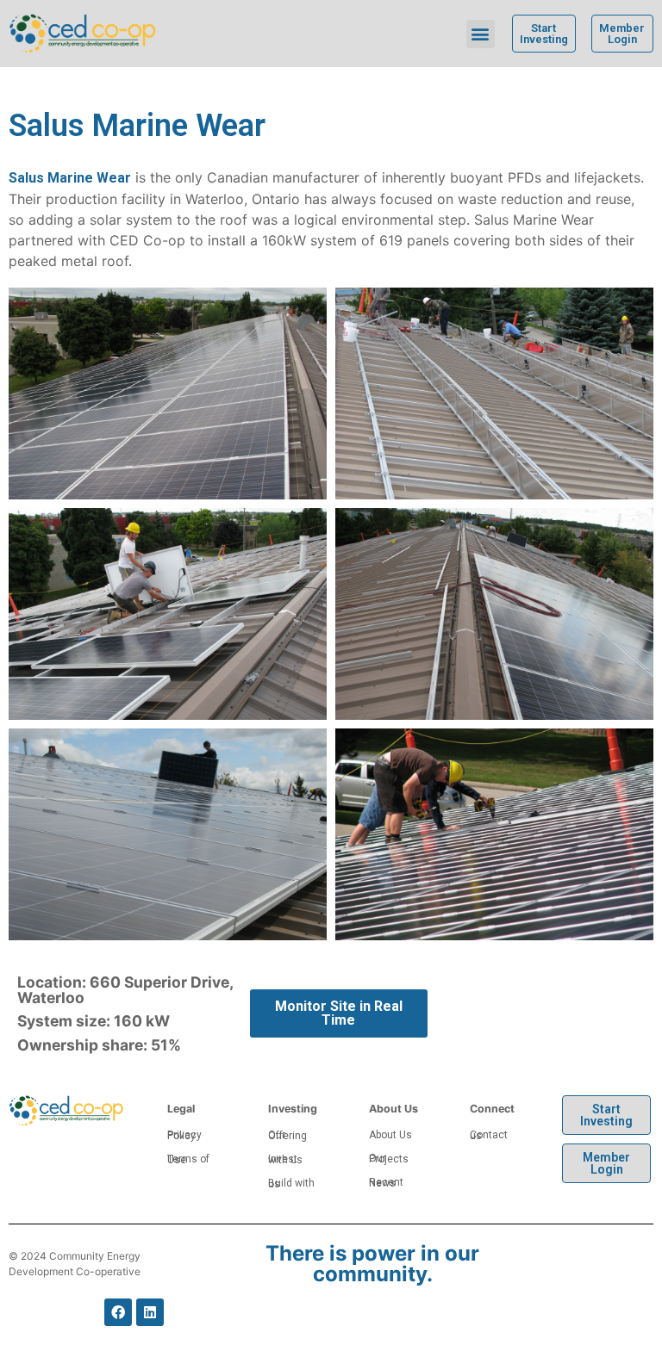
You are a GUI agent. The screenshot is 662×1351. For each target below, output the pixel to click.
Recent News (386, 1182)
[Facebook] (118, 1312)
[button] (480, 34)
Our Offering (287, 1135)
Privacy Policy (184, 1135)
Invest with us (285, 1159)
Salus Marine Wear (70, 178)
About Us (390, 1135)
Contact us (489, 1135)
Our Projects (389, 1158)
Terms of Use (188, 1159)
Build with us (291, 1183)
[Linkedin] (150, 1312)
